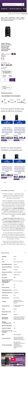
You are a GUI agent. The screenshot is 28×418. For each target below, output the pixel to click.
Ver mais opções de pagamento (6, 72)
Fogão (6, 17)
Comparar (5, 76)
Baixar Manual (10, 76)
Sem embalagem (6, 96)
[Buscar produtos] (22, 4)
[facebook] (12, 54)
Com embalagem (15, 96)
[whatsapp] (15, 54)
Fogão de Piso (12, 17)
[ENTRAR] (15, 8)
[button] (2, 58)
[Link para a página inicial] (2, 17)
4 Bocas (18, 17)
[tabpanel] (7, 127)
